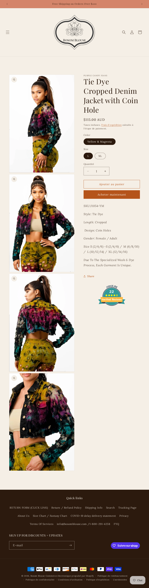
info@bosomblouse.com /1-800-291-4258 (83, 524)
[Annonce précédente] (7, 4)
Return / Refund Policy (66, 507)
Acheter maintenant (112, 194)
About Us (23, 515)
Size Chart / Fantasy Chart (50, 515)
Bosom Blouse (38, 576)
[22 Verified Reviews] (112, 312)
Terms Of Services (41, 524)
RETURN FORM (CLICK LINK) (29, 507)
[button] (8, 32)
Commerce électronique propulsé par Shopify (70, 576)
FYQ (116, 524)
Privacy (123, 515)
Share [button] (90, 276)
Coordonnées (120, 579)
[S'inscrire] (70, 545)
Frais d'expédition (111, 125)
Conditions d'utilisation (70, 579)
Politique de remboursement (113, 576)
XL (100, 156)
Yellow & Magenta (99, 141)
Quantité (89, 164)
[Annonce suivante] (142, 4)
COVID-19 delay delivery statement (93, 515)
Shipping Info (93, 507)
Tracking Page (127, 507)
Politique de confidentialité (40, 579)
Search (110, 507)
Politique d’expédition (97, 579)
